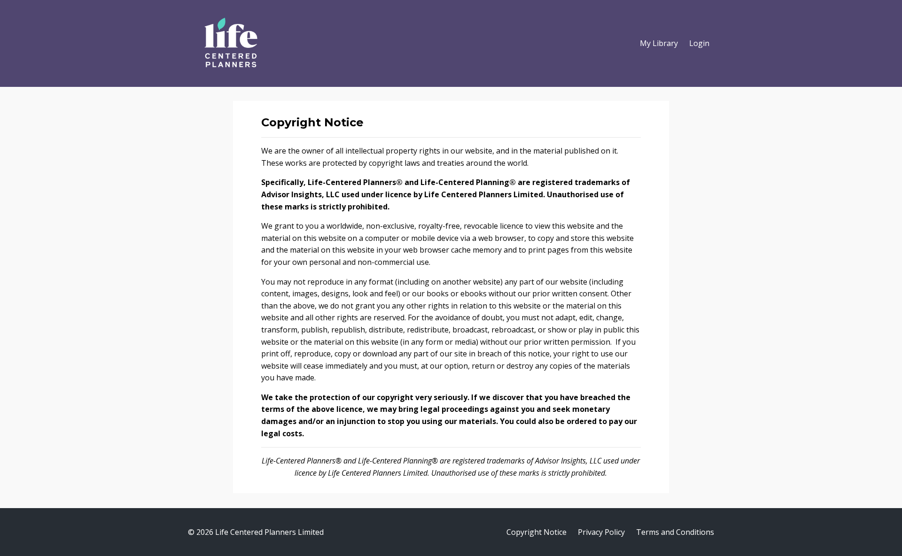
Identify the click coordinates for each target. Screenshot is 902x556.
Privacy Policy (601, 532)
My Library (659, 43)
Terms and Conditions (675, 532)
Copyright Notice (536, 532)
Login (699, 43)
